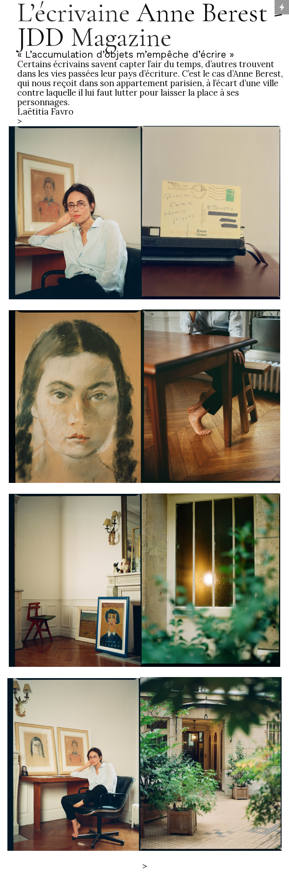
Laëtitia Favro (45, 111)
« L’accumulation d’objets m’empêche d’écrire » (125, 54)
